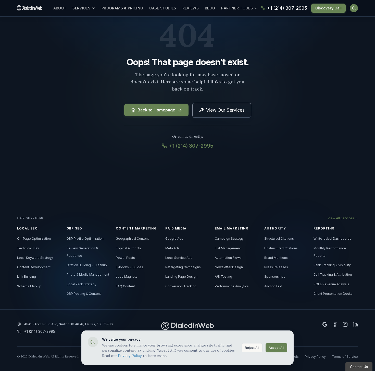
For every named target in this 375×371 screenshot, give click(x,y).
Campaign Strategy (229, 238)
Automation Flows (228, 258)
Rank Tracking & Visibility (332, 265)
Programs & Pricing (122, 8)
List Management (228, 248)
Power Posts (125, 258)
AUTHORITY (275, 228)
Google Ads (174, 238)
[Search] (354, 8)
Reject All (252, 348)
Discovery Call (328, 8)
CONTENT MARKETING (136, 228)
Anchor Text (273, 286)
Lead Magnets (127, 276)
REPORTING (324, 228)
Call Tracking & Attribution (333, 274)
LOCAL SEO (27, 228)
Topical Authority (128, 248)
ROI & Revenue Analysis (331, 284)
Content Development (34, 267)
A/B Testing (223, 276)
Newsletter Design (229, 267)
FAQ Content (125, 286)
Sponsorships (274, 276)
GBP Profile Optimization (85, 238)
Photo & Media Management (88, 274)
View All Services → (343, 218)
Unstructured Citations (281, 248)
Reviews (190, 8)
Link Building (26, 276)
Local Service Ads (178, 258)
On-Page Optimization (34, 238)
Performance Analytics (232, 286)
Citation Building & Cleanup (87, 265)
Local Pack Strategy (81, 284)
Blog (210, 8)
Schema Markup (29, 286)
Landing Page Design (181, 276)
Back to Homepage (156, 110)
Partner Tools (237, 8)
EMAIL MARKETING (231, 228)
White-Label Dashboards (332, 238)
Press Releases (276, 267)
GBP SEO (74, 228)
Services (81, 8)
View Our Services (225, 110)
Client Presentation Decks (333, 294)
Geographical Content (132, 238)
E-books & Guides (129, 267)
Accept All (276, 348)
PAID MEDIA (175, 228)
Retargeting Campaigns (183, 267)
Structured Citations (279, 238)
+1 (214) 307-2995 (191, 146)
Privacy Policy (130, 356)
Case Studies (162, 8)
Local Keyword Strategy (35, 258)
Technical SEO (28, 248)
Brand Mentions (276, 258)
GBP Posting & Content (84, 294)
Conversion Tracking (180, 286)
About (60, 8)
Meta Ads (172, 248)
